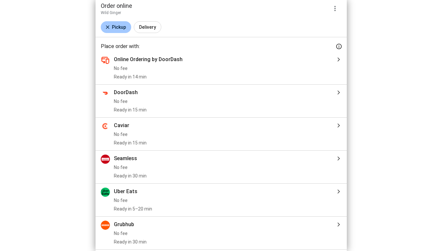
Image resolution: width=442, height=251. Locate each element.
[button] (116, 27)
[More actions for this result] (335, 8)
